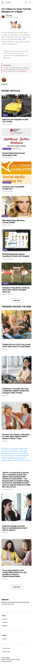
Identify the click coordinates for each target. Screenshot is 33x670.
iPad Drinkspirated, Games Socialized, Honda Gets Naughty (15, 255)
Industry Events (7, 148)
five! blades (18, 39)
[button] (29, 2)
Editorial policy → (23, 71)
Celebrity (5, 283)
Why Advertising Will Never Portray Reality (13, 221)
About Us (4, 619)
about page (6, 57)
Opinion (5, 216)
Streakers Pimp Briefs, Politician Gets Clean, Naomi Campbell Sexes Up (16, 290)
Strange (5, 115)
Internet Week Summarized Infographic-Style (13, 154)
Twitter (4, 639)
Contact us (5, 622)
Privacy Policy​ (6, 651)
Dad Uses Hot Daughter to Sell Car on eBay (15, 120)
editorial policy (20, 55)
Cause (5, 249)
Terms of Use (6, 648)
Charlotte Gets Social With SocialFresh (13, 188)
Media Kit (4, 625)
